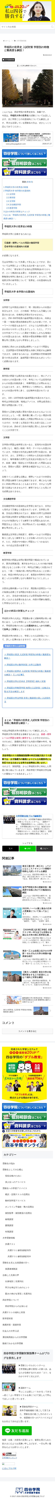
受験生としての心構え (13, 1170)
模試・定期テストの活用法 (17, 1194)
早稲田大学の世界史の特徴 (15, 187)
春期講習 (9, 1219)
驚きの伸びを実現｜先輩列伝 (18, 1294)
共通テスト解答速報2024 (19, 1256)
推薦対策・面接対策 (12, 1325)
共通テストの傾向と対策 (14, 1312)
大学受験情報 (9, 60)
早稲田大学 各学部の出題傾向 (16, 191)
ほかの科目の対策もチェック (16, 211)
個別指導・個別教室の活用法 (18, 1213)
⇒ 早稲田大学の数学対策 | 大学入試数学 (22, 665)
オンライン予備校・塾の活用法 (19, 1207)
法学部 (10, 194)
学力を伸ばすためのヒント (17, 1287)
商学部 (10, 197)
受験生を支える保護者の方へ (16, 1263)
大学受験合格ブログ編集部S (29, 816)
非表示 (29, 182)
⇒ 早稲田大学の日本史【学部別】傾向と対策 (25, 681)
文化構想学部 (13, 204)
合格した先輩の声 (11, 1275)
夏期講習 (9, 1225)
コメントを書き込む (27, 1031)
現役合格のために (13, 1176)
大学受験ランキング (9, 1458)
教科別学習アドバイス (15, 1201)
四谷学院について (11, 1300)
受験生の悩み (9, 1163)
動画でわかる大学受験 (13, 1343)
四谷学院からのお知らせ (16, 1306)
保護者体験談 (11, 1269)
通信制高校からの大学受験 (15, 1337)
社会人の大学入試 (11, 1331)
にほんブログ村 (9, 1468)
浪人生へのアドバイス (15, 1182)
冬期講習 (9, 1232)
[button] (52, 26)
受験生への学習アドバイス (15, 1188)
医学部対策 (8, 1318)
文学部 (10, 201)
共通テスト (10, 1244)
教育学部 (11, 208)
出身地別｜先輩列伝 (14, 1281)
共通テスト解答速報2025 (19, 1250)
